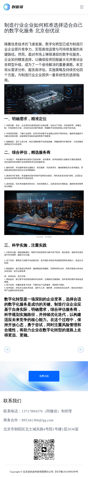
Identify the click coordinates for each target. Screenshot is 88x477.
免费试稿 (44, 376)
